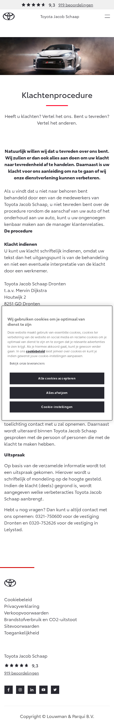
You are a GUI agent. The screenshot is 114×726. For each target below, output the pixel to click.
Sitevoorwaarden (21, 625)
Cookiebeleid (18, 599)
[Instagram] (20, 689)
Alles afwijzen (57, 392)
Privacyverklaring (21, 606)
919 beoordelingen (75, 4)
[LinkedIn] (31, 689)
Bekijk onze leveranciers (27, 363)
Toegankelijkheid (21, 632)
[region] (57, 363)
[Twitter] (55, 689)
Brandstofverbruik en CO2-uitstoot (40, 619)
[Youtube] (43, 689)
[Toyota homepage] (9, 16)
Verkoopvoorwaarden (26, 612)
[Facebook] (8, 689)
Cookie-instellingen (57, 406)
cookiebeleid (35, 351)
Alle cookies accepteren (57, 378)
